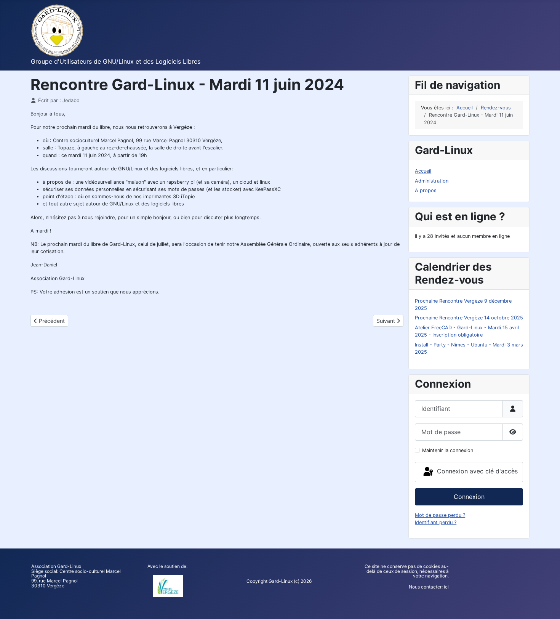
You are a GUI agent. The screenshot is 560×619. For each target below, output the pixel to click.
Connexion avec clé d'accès (476, 471)
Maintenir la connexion (447, 450)
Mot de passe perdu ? (440, 515)
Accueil (423, 171)
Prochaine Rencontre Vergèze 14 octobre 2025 (469, 318)
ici (446, 587)
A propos (426, 190)
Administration (431, 181)
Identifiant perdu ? (435, 522)
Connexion (469, 496)
